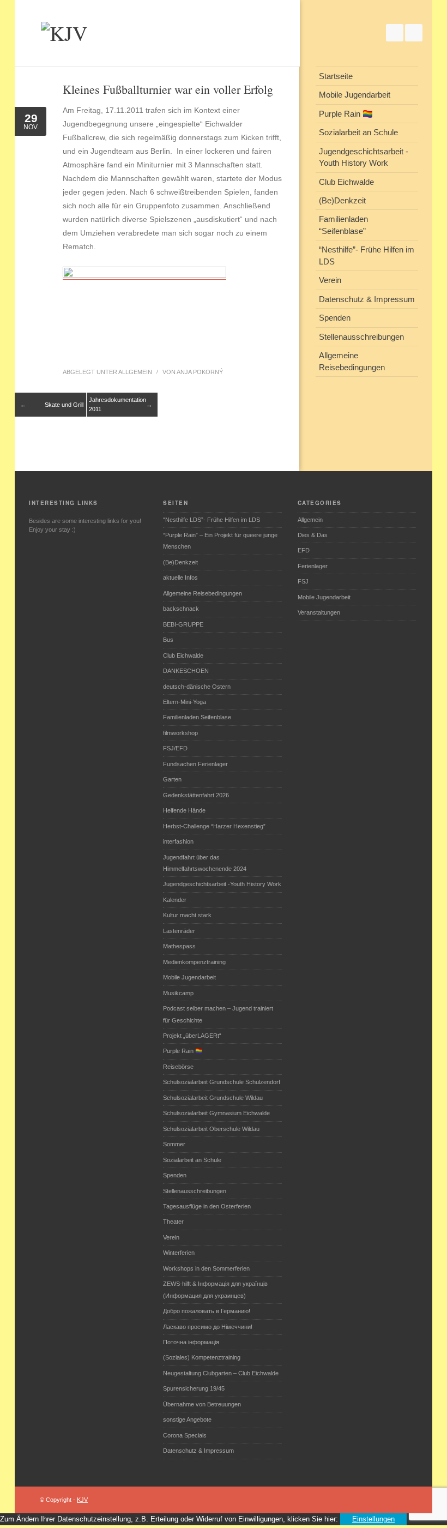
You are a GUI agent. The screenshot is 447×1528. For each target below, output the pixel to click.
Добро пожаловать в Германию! (206, 1311)
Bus (168, 639)
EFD (304, 550)
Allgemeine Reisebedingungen (202, 593)
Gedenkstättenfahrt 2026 (196, 795)
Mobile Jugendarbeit (189, 977)
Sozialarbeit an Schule (192, 1160)
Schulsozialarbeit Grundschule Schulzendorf (221, 1082)
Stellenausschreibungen (194, 1191)
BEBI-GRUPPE (183, 624)
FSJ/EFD (175, 748)
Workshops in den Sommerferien (206, 1268)
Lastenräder (179, 931)
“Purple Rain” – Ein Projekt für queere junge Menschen (220, 541)
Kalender (174, 900)
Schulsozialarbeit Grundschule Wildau (213, 1097)
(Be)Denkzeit (180, 562)
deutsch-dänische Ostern (197, 686)
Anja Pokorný (200, 372)
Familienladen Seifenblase (197, 717)
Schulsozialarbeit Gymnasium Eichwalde (216, 1113)
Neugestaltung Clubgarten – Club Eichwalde (221, 1373)
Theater (173, 1221)
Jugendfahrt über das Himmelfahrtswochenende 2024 (204, 863)
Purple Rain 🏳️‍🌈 (183, 1051)
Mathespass (179, 946)
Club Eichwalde (183, 655)
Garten (172, 779)
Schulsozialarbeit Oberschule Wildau (211, 1129)
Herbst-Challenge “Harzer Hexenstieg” (214, 826)
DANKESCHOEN (186, 670)
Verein (171, 1237)
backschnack (181, 608)
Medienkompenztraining (194, 962)
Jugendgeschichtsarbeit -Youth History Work (222, 884)
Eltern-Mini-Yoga (184, 702)
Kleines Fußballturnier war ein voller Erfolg (168, 89)
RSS (413, 32)
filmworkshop (180, 733)
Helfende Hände (184, 810)
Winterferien (179, 1252)
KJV (82, 1499)
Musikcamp (178, 993)
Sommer (174, 1144)
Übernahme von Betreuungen (202, 1404)
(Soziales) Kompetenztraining (201, 1357)
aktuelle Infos (180, 577)
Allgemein (135, 372)
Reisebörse (178, 1066)
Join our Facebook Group (394, 32)
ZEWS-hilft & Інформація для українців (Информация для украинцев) (215, 1289)
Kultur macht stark (187, 915)
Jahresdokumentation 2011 (117, 404)
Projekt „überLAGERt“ (192, 1035)
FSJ (303, 581)
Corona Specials (185, 1435)
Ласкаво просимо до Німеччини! (207, 1327)
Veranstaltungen (319, 612)
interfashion (178, 841)
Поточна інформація (191, 1342)
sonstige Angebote (187, 1419)
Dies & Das (313, 535)
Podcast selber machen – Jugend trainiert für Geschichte (218, 1014)
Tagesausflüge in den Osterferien (207, 1206)
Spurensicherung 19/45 (194, 1388)
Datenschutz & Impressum (198, 1450)
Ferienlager (313, 566)
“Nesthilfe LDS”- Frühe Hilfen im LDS (211, 519)
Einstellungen (373, 1519)
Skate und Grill (64, 404)
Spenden (174, 1175)
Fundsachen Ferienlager (195, 764)
